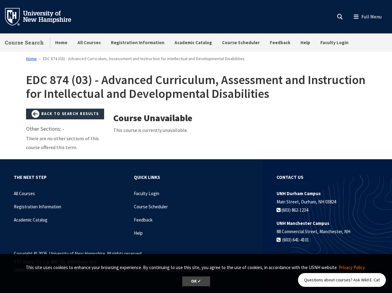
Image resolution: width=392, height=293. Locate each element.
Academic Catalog (193, 42)
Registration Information (137, 42)
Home (61, 42)
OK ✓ (196, 281)
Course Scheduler (241, 42)
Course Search (24, 42)
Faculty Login (334, 42)
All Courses (89, 42)
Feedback (280, 42)
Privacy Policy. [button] (352, 267)
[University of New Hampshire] (43, 16)
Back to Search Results (69, 113)
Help (305, 42)
